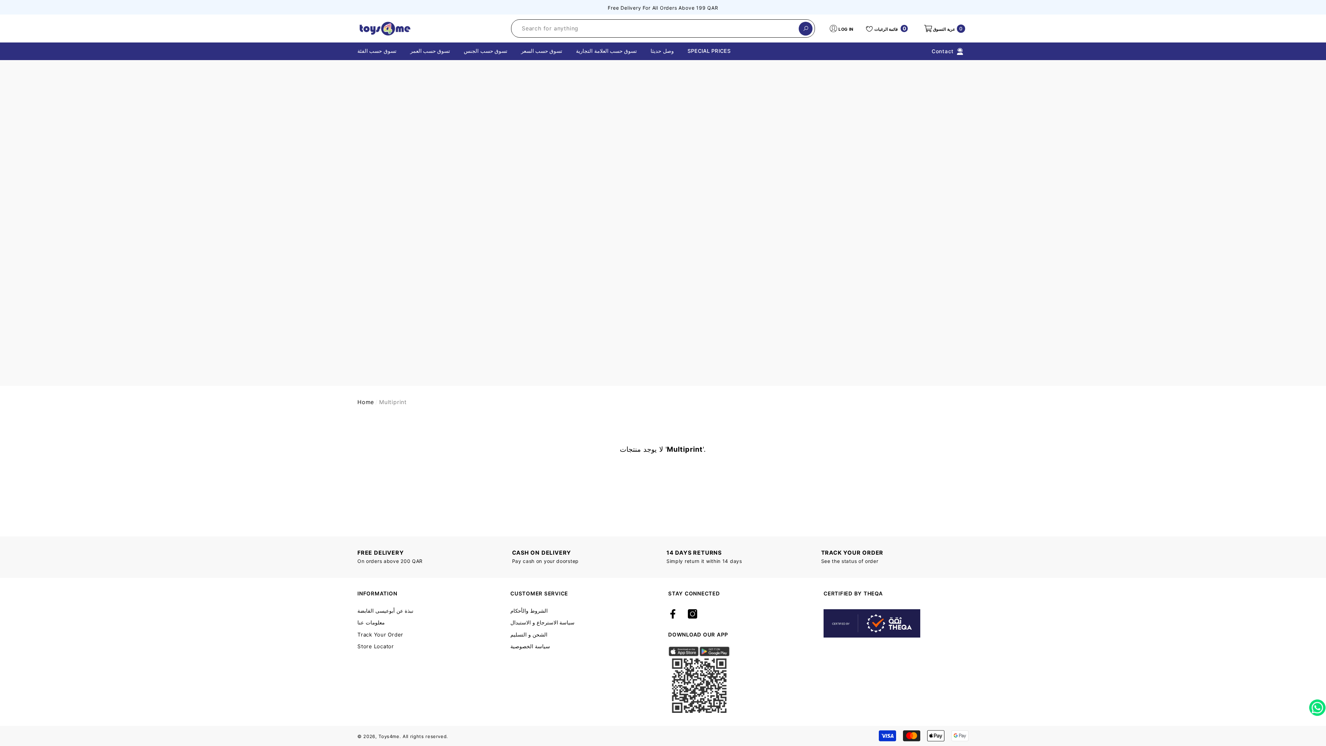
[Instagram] (692, 614)
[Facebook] (673, 614)
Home (365, 402)
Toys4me (389, 736)
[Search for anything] (663, 28)
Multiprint (393, 402)
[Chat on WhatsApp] (1317, 705)
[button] (944, 29)
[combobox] (655, 28)
